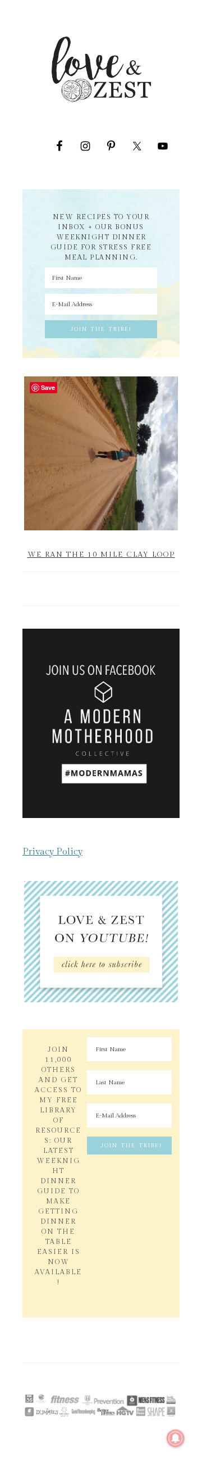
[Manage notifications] (176, 1438)
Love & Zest (101, 69)
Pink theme (132, 1379)
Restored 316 (101, 1385)
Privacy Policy (52, 851)
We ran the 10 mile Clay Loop (101, 554)
